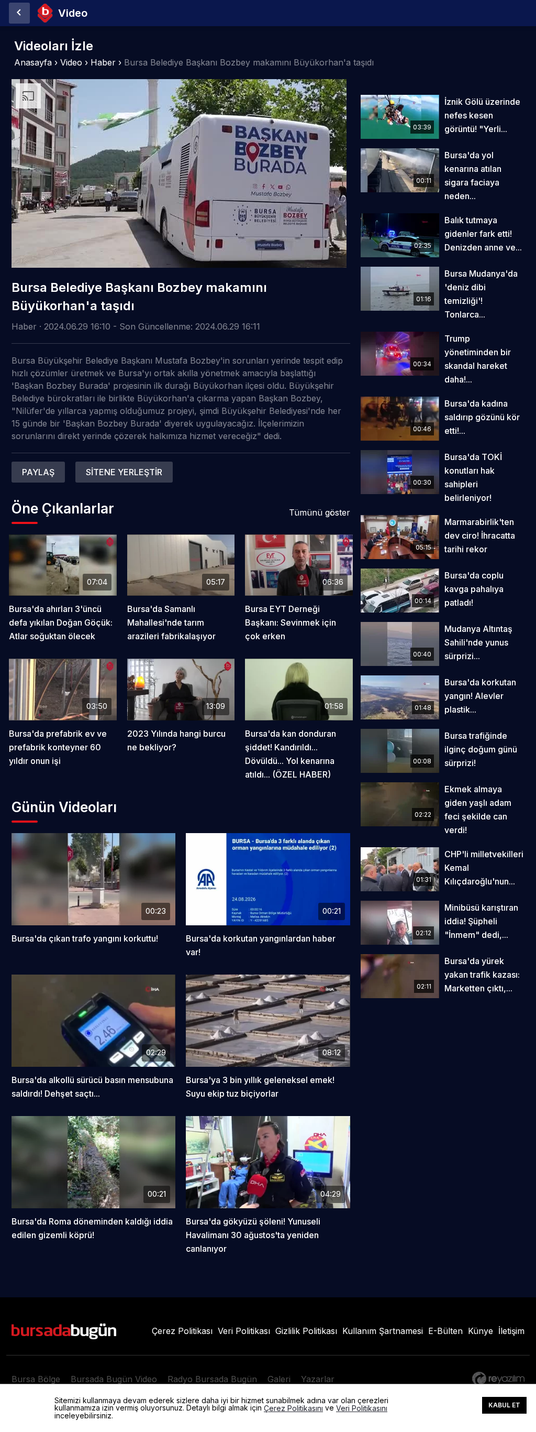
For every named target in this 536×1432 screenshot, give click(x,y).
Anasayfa (33, 62)
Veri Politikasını (361, 1408)
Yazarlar (317, 1379)
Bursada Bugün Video (114, 1379)
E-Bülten (445, 1331)
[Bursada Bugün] (19, 13)
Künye (480, 1331)
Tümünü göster (319, 512)
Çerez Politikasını (293, 1408)
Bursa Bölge (36, 1379)
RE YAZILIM (498, 1378)
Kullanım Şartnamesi (382, 1331)
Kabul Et (504, 1405)
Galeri (279, 1379)
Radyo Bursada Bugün (212, 1379)
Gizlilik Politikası (306, 1331)
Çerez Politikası (182, 1331)
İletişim (511, 1331)
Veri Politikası (244, 1331)
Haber (103, 62)
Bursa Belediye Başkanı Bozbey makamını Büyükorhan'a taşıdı (249, 62)
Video (71, 62)
